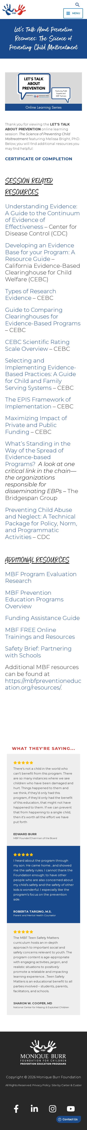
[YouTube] (71, 1109)
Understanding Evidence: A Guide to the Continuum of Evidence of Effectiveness (42, 216)
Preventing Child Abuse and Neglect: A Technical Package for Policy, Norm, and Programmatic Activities (41, 523)
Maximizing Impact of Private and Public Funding (36, 425)
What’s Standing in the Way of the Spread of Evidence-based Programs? (37, 453)
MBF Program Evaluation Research (41, 577)
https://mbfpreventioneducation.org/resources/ (43, 684)
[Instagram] (53, 1109)
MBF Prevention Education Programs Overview (34, 599)
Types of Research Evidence (30, 294)
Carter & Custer (71, 1085)
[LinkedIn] (34, 1109)
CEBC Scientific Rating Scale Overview (37, 345)
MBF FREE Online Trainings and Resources (40, 633)
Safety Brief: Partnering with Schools (38, 652)
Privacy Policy (41, 1085)
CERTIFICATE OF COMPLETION (38, 158)
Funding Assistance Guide (42, 618)
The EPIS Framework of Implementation (38, 403)
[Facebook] (16, 1109)
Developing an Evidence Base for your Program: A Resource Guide (40, 252)
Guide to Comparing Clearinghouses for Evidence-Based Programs (43, 316)
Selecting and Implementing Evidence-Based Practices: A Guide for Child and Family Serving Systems (40, 374)
